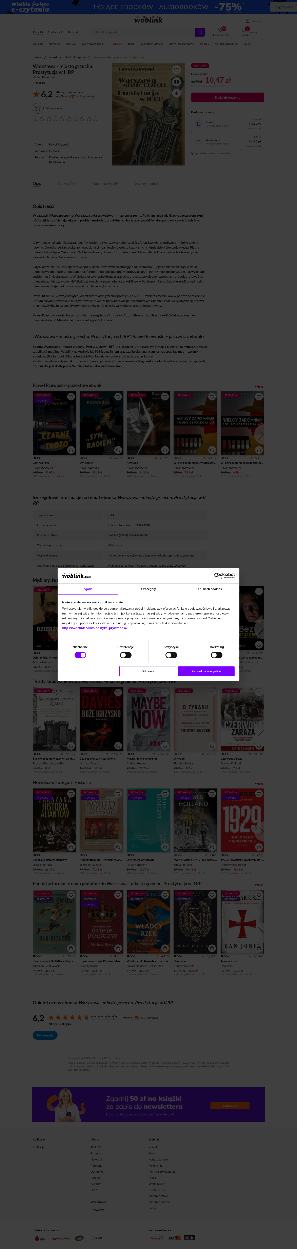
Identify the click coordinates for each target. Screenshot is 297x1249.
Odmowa (147, 671)
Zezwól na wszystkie (206, 671)
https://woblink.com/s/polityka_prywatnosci (95, 628)
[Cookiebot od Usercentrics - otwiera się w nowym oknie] (217, 576)
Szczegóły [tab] (148, 589)
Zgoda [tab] (88, 589)
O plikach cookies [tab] (209, 589)
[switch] (126, 655)
